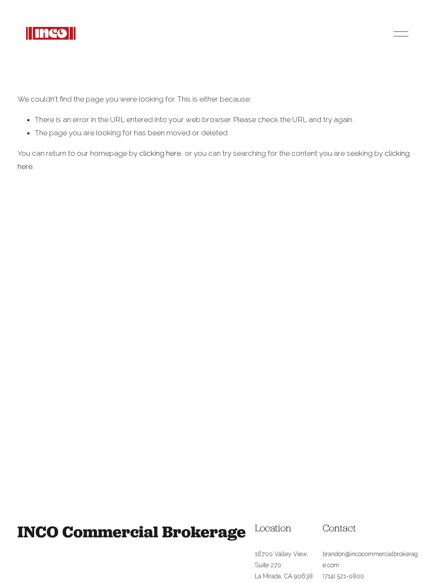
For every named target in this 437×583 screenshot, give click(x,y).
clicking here (160, 153)
